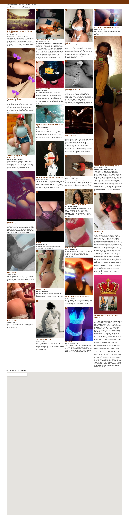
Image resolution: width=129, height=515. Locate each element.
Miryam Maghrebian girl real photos (77, 296)
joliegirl (38, 242)
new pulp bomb (70, 247)
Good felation (11, 272)
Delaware (28, 4)
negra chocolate (70, 177)
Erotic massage (70, 135)
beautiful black (99, 231)
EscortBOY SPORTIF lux (73, 89)
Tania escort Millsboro (14, 99)
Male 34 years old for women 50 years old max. (20, 32)
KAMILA (68, 43)
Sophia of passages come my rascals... (107, 166)
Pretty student (12, 320)
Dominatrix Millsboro (43, 88)
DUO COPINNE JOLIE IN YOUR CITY (77, 205)
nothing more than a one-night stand (106, 27)
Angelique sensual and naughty (46, 39)
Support (10, 222)
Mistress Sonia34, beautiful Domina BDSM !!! (106, 316)
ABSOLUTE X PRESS (12, 2)
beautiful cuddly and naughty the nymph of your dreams (49, 125)
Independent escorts (12, 4)
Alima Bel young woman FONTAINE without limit (19, 156)
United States (21, 4)
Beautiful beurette (42, 289)
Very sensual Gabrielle (43, 339)
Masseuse (68, 341)
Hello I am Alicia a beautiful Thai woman (49, 177)
